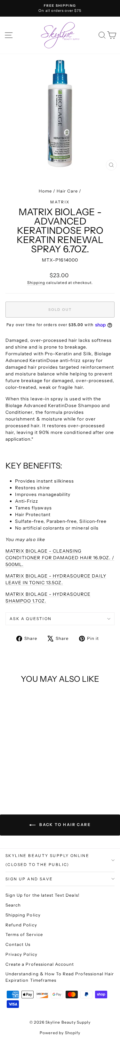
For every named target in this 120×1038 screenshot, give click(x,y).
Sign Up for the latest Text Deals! (42, 895)
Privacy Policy (21, 954)
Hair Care (67, 190)
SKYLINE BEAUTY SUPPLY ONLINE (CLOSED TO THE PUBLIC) (47, 860)
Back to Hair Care (64, 824)
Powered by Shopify (60, 1032)
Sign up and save (29, 879)
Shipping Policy (23, 914)
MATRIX (59, 202)
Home (45, 190)
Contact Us (18, 944)
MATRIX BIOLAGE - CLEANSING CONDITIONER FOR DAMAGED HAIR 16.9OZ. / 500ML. (59, 557)
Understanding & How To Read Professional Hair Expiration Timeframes (59, 977)
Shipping (36, 282)
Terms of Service (24, 934)
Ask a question (31, 618)
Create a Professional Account (39, 964)
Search (13, 905)
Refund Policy (21, 924)
